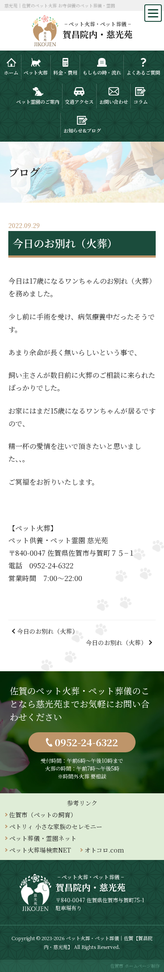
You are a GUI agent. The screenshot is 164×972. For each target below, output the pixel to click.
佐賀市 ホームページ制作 (135, 965)
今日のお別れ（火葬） (47, 631)
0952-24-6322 (86, 742)
